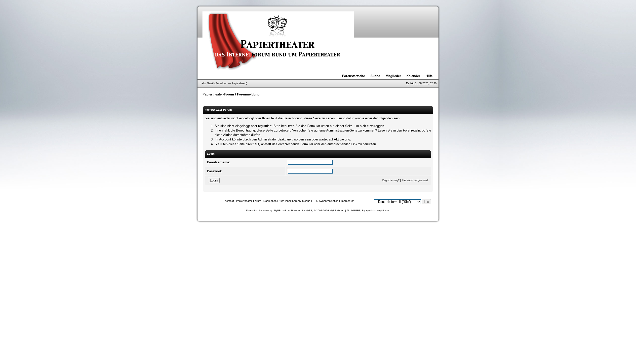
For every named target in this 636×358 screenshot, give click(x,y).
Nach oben (270, 200)
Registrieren (239, 83)
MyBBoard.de (282, 210)
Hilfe (429, 76)
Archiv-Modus (301, 200)
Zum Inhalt (285, 200)
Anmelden (221, 83)
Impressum (347, 200)
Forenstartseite (353, 76)
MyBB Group (337, 210)
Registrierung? (390, 180)
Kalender (413, 76)
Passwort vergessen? (415, 180)
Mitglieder (393, 76)
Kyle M (369, 210)
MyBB (309, 210)
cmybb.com (383, 210)
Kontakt (229, 200)
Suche (375, 76)
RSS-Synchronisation (325, 200)
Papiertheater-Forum (218, 94)
